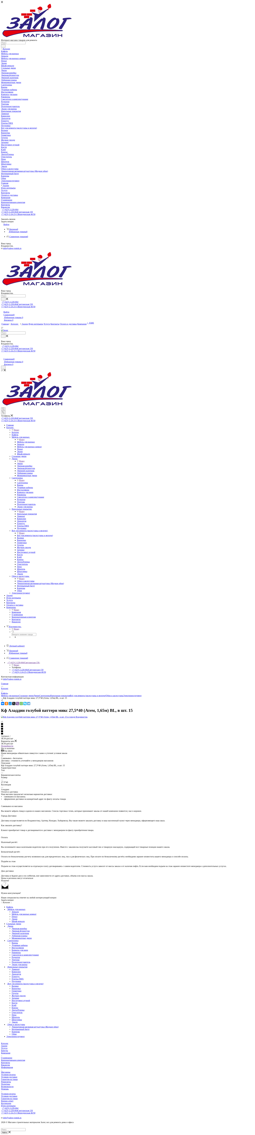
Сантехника (22, 483)
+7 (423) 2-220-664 (10, 209)
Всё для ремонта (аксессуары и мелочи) (35, 535)
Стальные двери (26, 695)
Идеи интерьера (8, 1106)
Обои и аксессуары (25, 581)
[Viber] (17, 703)
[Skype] (25, 703)
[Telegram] (28, 703)
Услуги (4, 1048)
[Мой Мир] (10, 703)
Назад (16, 430)
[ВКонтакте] (2, 703)
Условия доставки (9, 1077)
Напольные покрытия (27, 514)
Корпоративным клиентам (13, 1060)
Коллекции (6, 1103)
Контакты (5, 1062)
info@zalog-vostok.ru (12, 248)
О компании (6, 1058)
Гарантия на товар (9, 1079)
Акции (4, 1046)
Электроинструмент (132, 695)
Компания (16, 612)
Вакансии (5, 1065)
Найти (4, 1133)
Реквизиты (6, 1082)
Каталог (15, 432)
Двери (20, 463)
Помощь (5, 1089)
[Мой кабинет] (2, 356)
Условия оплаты (8, 1074)
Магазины (5, 1072)
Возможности (7, 1086)
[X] (13, 703)
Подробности (7, 746)
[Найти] (3, 46)
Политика (5, 1084)
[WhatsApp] (21, 703)
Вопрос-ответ (7, 1101)
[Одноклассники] (6, 703)
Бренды (4, 1050)
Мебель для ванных (26, 442)
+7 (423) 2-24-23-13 (18, 214)
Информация (7, 1067)
